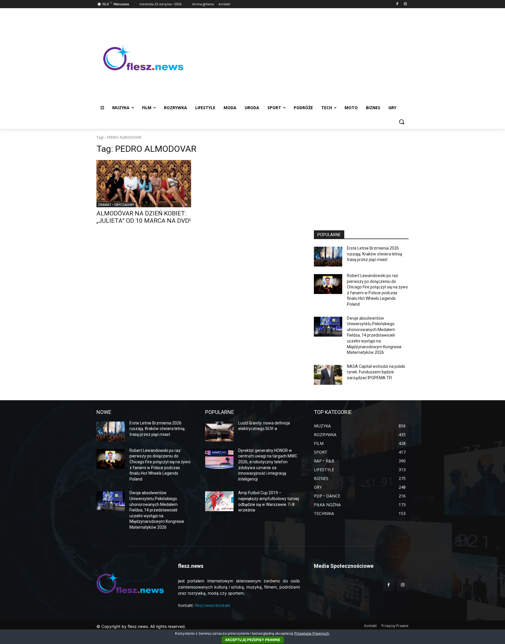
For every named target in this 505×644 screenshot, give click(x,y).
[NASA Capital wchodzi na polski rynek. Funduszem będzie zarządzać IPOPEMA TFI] (328, 375)
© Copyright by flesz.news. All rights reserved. (141, 626)
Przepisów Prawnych (311, 633)
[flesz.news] (143, 57)
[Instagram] (405, 4)
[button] (402, 122)
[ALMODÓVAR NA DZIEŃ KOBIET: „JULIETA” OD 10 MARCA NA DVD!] (143, 183)
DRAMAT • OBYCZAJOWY (116, 205)
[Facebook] (397, 4)
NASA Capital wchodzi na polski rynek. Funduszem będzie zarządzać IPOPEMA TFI (376, 372)
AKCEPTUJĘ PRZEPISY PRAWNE (252, 640)
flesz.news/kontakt (212, 605)
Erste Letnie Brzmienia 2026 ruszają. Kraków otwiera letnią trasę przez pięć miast (374, 254)
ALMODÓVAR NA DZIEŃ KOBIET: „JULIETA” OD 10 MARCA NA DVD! (143, 217)
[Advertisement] (299, 57)
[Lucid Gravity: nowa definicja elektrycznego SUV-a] (219, 431)
